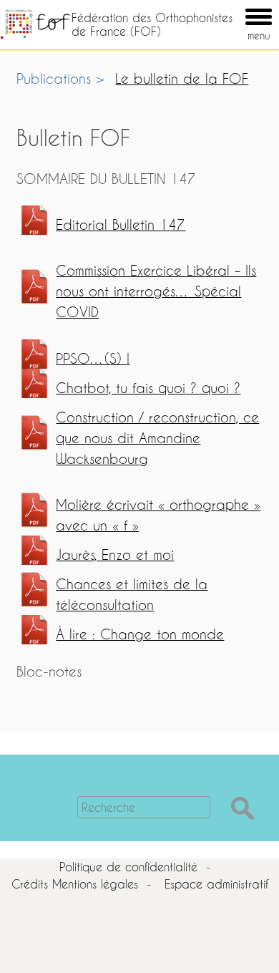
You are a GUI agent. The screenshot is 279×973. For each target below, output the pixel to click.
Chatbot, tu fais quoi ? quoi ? (148, 387)
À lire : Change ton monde (140, 634)
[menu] (238, 6)
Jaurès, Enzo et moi (115, 554)
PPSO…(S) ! (92, 358)
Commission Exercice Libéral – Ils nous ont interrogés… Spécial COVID (156, 291)
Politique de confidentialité (128, 866)
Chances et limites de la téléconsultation (131, 594)
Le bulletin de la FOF (181, 78)
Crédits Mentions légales (74, 884)
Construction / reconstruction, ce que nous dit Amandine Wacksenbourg (157, 438)
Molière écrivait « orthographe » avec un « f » (158, 514)
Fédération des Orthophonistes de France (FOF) (152, 24)
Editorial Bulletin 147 (120, 224)
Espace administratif (216, 884)
